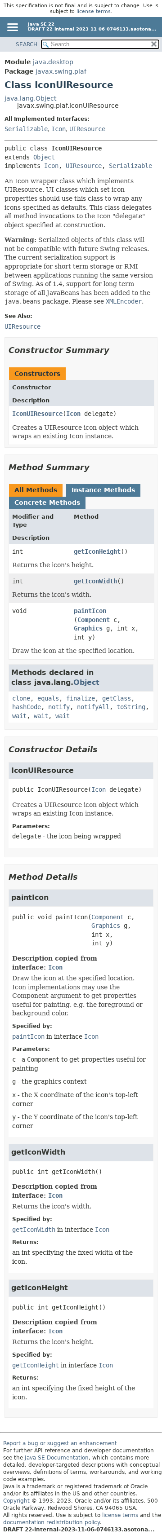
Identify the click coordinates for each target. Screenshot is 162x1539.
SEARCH (26, 44)
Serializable (26, 128)
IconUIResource (37, 413)
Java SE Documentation (57, 1458)
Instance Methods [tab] (103, 490)
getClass (116, 698)
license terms (93, 11)
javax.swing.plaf (61, 71)
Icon (58, 128)
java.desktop (53, 62)
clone (21, 698)
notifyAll (93, 706)
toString (131, 706)
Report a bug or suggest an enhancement (60, 1443)
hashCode (26, 706)
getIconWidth (95, 581)
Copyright (16, 1501)
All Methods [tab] (35, 490)
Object (44, 157)
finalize (80, 698)
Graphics (88, 628)
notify (59, 706)
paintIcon (90, 610)
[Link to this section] (115, 350)
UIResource (87, 128)
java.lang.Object (30, 98)
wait (19, 715)
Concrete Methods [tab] (47, 502)
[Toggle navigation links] (12, 28)
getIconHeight (97, 551)
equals (48, 698)
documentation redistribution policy (51, 1522)
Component (93, 619)
